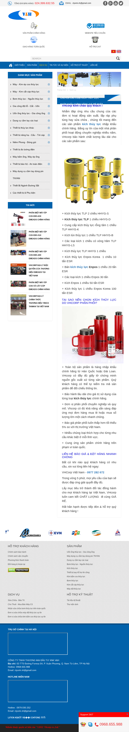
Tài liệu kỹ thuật (73, 600)
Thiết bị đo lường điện (24, 149)
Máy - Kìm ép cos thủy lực (26, 84)
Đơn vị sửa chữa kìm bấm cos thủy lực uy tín (27, 617)
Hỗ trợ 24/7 (95, 47)
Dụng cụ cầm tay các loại (25, 120)
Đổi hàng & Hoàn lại (16, 564)
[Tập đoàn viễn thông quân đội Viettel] (76, 533)
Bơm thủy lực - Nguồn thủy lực (28, 99)
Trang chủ (61, 90)
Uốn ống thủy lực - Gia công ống (29, 113)
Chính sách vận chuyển (18, 556)
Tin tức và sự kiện (59, 65)
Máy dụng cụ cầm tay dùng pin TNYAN (83, 556)
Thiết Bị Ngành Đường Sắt (26, 185)
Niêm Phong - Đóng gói (24, 142)
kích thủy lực (79, 267)
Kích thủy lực (72, 568)
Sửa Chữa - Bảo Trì (16, 600)
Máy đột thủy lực (74, 589)
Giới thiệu (20, 65)
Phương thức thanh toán (18, 560)
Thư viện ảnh (72, 604)
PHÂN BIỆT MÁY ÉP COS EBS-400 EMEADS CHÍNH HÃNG (39, 255)
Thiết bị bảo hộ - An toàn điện (27, 164)
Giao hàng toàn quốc (34, 47)
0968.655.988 (110, 724)
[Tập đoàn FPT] (54, 533)
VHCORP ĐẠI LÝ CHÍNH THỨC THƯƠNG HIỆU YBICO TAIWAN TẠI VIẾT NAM (39, 301)
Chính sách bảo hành (17, 552)
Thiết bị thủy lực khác (23, 128)
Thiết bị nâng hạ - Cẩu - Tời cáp (29, 135)
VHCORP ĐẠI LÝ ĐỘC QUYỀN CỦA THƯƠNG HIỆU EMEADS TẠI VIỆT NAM (39, 270)
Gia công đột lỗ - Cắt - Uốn (26, 106)
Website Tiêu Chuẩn (95, 33)
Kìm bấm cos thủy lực (76, 576)
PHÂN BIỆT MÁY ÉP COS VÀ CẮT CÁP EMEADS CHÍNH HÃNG (39, 285)
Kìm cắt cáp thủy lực (75, 585)
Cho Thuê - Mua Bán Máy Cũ (20, 604)
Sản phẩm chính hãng (34, 33)
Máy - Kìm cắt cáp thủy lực (26, 91)
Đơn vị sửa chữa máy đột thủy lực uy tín (25, 612)
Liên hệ (94, 65)
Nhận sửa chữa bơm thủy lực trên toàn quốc (27, 608)
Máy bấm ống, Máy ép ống (26, 156)
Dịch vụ (43, 65)
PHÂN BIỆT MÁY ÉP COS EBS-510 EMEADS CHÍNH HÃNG (39, 235)
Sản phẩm (32, 65)
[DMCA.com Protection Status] (18, 570)
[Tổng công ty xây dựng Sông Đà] (97, 533)
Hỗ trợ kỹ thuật (79, 65)
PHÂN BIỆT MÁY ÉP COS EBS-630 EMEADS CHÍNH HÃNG (39, 216)
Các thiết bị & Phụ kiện (24, 192)
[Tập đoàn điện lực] (33, 533)
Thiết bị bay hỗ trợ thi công (78, 572)
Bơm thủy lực (72, 581)
